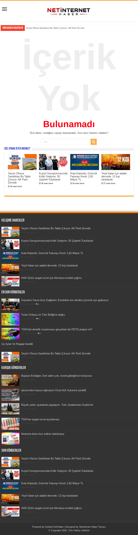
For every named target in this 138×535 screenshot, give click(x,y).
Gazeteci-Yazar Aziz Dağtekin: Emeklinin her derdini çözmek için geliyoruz (65, 300)
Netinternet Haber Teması (92, 526)
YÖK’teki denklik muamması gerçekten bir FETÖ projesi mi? (56, 329)
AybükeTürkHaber (54, 526)
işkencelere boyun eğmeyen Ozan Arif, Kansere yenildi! (53, 390)
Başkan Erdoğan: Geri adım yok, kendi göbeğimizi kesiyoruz (56, 375)
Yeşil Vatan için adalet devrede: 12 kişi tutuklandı (114, 176)
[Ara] (94, 142)
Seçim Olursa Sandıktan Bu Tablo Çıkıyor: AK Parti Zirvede (19, 178)
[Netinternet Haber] (69, 10)
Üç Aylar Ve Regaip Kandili (17, 343)
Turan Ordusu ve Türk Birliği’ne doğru (43, 314)
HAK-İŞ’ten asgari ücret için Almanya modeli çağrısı (51, 277)
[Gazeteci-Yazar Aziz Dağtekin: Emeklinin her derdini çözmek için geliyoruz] (10, 305)
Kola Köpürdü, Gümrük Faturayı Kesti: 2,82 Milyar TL (83, 176)
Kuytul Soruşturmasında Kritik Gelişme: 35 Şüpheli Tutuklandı (57, 28)
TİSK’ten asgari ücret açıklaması (40, 419)
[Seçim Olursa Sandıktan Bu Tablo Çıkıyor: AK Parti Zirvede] (10, 357)
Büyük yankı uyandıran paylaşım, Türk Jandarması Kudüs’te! (57, 404)
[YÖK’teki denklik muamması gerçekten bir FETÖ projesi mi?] (10, 334)
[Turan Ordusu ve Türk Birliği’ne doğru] (10, 319)
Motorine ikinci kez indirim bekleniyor (42, 433)
